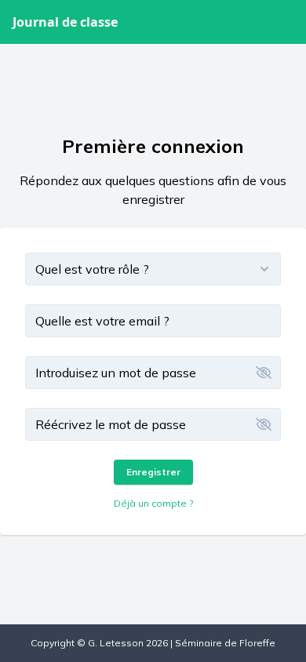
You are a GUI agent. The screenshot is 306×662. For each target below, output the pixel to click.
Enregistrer (153, 472)
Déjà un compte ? (153, 503)
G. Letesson (116, 643)
